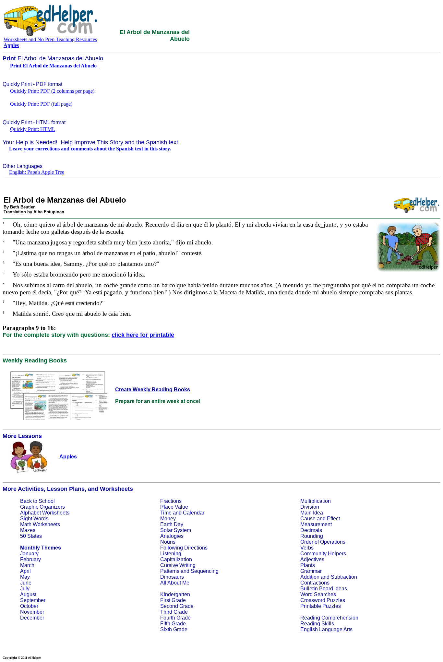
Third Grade (174, 612)
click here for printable (143, 335)
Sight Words (34, 518)
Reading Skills (317, 623)
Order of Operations (322, 542)
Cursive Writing (178, 565)
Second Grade (177, 606)
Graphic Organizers (42, 507)
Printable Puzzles (320, 606)
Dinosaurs (172, 577)
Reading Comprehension (329, 618)
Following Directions (184, 547)
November (32, 612)
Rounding (311, 536)
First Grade (173, 600)
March (27, 565)
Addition (309, 577)
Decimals (311, 530)
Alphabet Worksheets (44, 512)
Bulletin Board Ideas (323, 588)
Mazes (27, 530)
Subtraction (344, 577)
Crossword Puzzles (322, 600)
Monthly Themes (40, 547)
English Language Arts (326, 629)
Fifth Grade (173, 623)
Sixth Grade (173, 629)
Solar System (175, 530)
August (28, 594)
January (29, 553)
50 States (31, 536)
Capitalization (176, 559)
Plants (307, 565)
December (32, 618)
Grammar (311, 571)
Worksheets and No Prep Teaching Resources (50, 39)
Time (166, 512)
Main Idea (311, 512)
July (25, 588)
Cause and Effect (320, 518)
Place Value (174, 507)
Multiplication (315, 501)
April (25, 571)
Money (168, 518)
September (32, 600)
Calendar (193, 512)
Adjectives (312, 559)
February (30, 559)
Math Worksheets (40, 524)
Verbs (307, 547)
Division (309, 507)
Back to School (37, 501)
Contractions (314, 582)
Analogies (172, 536)
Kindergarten (175, 594)
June (25, 582)
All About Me (174, 582)
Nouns (167, 542)
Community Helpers (323, 553)
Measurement (316, 524)
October (29, 606)
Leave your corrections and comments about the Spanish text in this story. (90, 148)
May (25, 577)
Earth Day (171, 524)
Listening (170, 553)
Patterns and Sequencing (189, 571)
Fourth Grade (175, 618)
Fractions (171, 501)
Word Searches (318, 594)
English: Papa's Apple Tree (36, 172)
